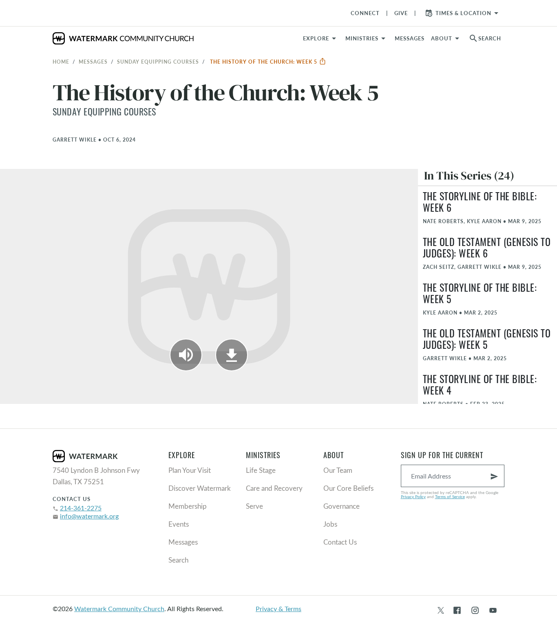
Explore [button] (316, 38)
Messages (93, 61)
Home (61, 61)
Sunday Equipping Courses (158, 61)
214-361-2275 (81, 507)
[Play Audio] (186, 355)
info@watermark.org (89, 516)
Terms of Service (450, 496)
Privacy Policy (413, 496)
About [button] (441, 38)
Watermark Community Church (119, 608)
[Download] (231, 355)
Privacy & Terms (278, 608)
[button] (366, 38)
